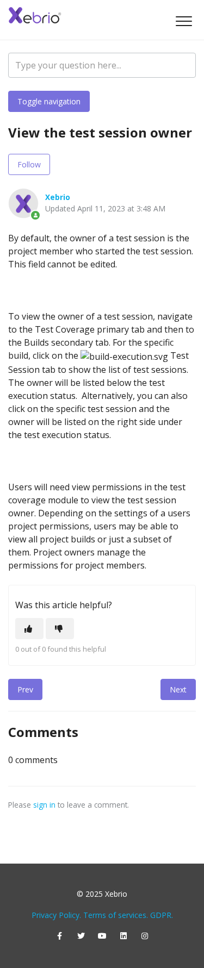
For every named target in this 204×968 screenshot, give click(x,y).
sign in (44, 805)
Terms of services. (115, 915)
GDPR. (161, 915)
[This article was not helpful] (60, 628)
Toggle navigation (49, 101)
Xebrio (57, 197)
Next (178, 689)
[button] (183, 21)
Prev (25, 689)
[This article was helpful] (29, 628)
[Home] (35, 15)
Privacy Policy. (56, 915)
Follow (29, 164)
